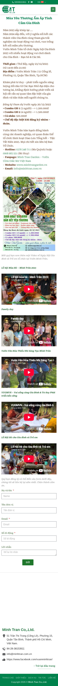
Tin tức (42, 678)
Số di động (7, 533)
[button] (53, 9)
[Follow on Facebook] (29, 2)
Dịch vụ (32, 678)
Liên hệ (52, 678)
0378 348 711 (23, 149)
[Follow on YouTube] (32, 2)
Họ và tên (6, 490)
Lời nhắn (6, 547)
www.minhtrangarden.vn (32, 164)
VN (38, 2)
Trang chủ (8, 678)
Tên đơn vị (7, 504)
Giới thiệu (21, 678)
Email (4, 519)
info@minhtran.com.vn (28, 168)
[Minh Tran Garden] (17, 9)
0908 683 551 (10, 153)
